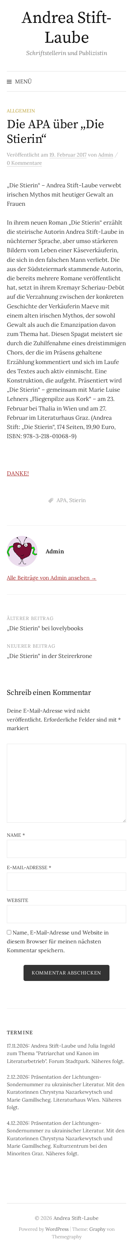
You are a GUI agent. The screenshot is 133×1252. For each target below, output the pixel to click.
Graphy (97, 1229)
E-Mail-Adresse (29, 867)
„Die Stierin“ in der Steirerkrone (49, 656)
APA (61, 500)
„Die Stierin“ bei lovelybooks (45, 628)
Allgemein (21, 111)
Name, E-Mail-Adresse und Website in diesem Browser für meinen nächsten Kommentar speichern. (58, 941)
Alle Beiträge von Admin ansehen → (52, 577)
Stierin (77, 500)
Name (16, 835)
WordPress (57, 1229)
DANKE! (18, 473)
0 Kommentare (24, 163)
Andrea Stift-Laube (66, 28)
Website (17, 900)
